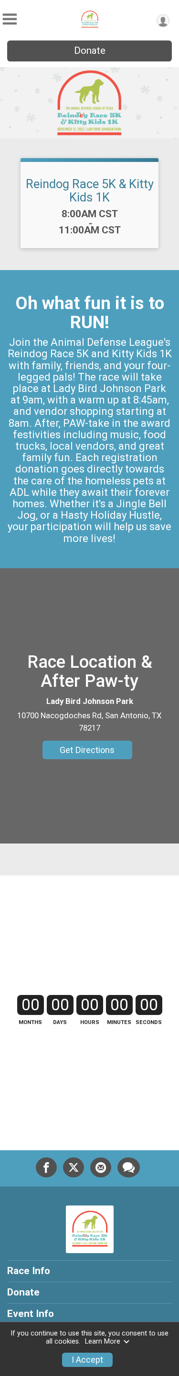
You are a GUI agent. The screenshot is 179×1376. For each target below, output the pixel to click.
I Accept (87, 1360)
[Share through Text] (128, 1167)
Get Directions (87, 750)
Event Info (30, 1313)
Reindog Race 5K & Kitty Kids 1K (90, 190)
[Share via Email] (100, 1167)
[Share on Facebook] (46, 1167)
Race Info (28, 1270)
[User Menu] (163, 20)
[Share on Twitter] (73, 1167)
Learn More (102, 1341)
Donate (89, 50)
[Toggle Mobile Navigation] (9, 19)
